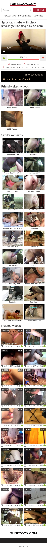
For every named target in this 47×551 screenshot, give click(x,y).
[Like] (4, 58)
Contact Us (23, 546)
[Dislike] (43, 58)
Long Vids (38, 16)
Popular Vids (24, 16)
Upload (40, 10)
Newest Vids (10, 16)
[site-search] (30, 10)
